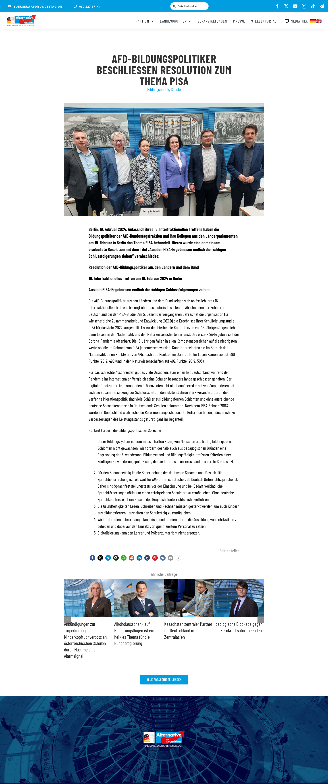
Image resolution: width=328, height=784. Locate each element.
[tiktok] (313, 6)
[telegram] (322, 6)
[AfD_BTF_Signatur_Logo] (21, 17)
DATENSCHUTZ (182, 777)
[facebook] (277, 6)
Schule (176, 89)
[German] (313, 20)
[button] (92, 558)
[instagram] (304, 6)
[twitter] (286, 6)
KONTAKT (141, 777)
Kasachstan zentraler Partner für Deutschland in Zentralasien (140, 630)
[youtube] (295, 6)
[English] (319, 20)
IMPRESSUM (160, 777)
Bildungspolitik (158, 89)
